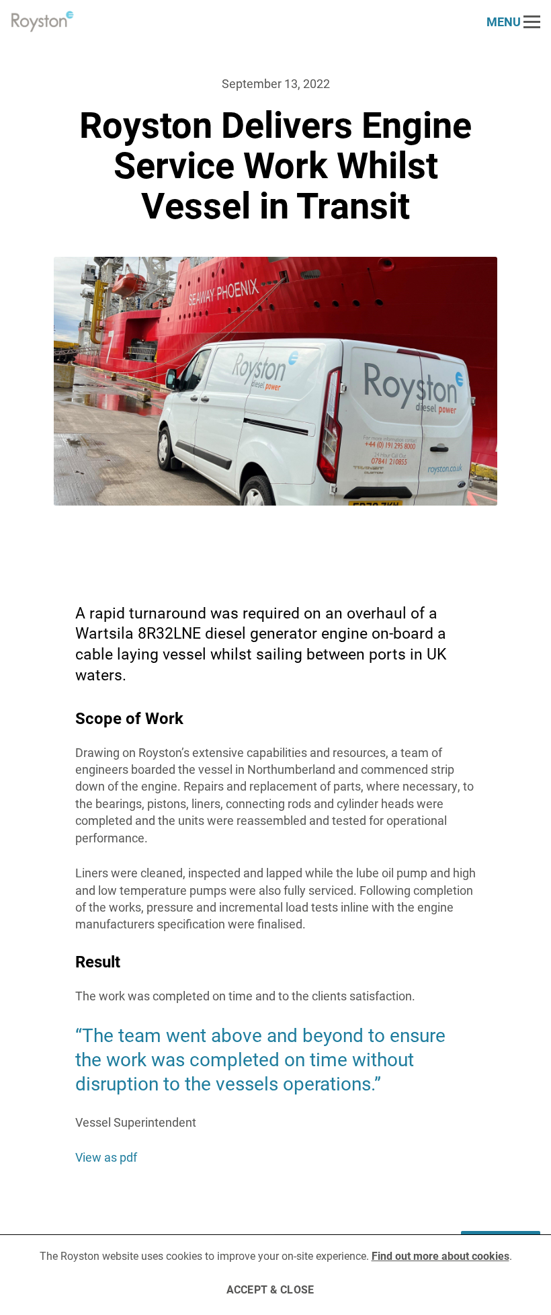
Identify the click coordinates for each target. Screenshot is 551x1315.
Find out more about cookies (440, 1255)
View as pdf (106, 1157)
